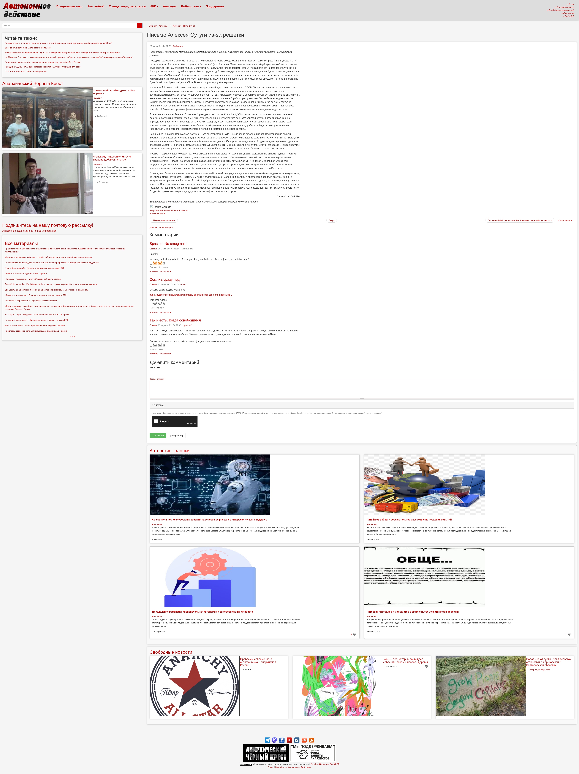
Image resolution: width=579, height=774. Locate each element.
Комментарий (157, 378)
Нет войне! (96, 6)
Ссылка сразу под (165, 279)
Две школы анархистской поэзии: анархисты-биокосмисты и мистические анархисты (47, 289)
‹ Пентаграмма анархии (164, 220)
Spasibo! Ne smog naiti (168, 243)
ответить (154, 271)
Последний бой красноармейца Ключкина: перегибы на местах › (520, 220)
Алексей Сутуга (157, 213)
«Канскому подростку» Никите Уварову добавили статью (112, 157)
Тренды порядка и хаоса (127, 6)
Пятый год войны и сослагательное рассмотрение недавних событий (409, 519)
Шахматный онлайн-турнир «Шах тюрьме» (114, 91)
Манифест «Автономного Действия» (293, 767)
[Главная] (28, 10)
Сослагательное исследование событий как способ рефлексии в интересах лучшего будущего (209, 519)
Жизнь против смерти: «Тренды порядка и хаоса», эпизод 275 (35, 295)
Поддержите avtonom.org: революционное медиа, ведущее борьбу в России (43, 61)
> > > (72, 336)
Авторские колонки (169, 450)
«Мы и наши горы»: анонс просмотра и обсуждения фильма (35, 325)
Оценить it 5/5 (163, 263)
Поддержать (215, 6)
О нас (271, 767)
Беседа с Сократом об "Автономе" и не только (28, 47)
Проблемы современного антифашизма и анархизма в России (258, 662)
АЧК (153, 6)
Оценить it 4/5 (161, 263)
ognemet (187, 325)
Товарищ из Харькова (539, 669)
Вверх (332, 220)
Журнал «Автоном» (159, 25)
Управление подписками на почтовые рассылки (29, 230)
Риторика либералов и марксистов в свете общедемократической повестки (413, 611)
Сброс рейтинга (151, 263)
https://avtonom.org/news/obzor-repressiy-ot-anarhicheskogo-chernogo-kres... (191, 294)
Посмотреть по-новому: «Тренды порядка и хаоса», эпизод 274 (36, 319)
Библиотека (190, 6)
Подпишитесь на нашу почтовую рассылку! (47, 225)
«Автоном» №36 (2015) (183, 25)
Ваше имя (155, 367)
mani (183, 284)
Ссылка (153, 248)
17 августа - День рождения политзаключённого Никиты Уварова (37, 314)
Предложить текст (70, 6)
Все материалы (21, 243)
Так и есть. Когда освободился (175, 320)
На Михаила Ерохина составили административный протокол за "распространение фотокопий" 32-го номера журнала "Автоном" (69, 57)
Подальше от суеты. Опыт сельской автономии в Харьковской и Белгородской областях (548, 662)
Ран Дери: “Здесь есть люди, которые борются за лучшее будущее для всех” (43, 66)
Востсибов (157, 524)
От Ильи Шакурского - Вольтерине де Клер (26, 71)
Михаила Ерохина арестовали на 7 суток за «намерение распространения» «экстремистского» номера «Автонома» (62, 52)
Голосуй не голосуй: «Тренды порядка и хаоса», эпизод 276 (34, 267)
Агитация (170, 6)
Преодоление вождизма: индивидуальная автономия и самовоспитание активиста (202, 611)
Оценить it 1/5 (153, 263)
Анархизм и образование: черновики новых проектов (31, 300)
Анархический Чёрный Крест (164, 210)
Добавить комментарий (161, 227)
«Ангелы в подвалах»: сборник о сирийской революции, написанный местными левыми (48, 257)
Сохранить (158, 435)
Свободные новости (171, 652)
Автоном (183, 210)
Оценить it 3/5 (158, 263)
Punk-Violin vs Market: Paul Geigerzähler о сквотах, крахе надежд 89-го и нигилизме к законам (51, 284)
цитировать (165, 271)
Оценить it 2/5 (156, 263)
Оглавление (564, 220)
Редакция (178, 46)
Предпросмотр (176, 435)
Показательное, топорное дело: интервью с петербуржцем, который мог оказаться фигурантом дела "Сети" (58, 42)
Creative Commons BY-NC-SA (325, 764)
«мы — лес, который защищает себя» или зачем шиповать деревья (406, 660)
